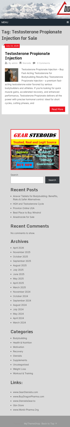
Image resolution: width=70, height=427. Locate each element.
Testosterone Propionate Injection (27, 55)
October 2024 (20, 296)
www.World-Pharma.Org (26, 409)
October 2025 (20, 256)
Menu (4, 22)
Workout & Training (23, 373)
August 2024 (20, 305)
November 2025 (21, 252)
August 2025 (20, 265)
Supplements (20, 360)
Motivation (18, 347)
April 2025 (18, 283)
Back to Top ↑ (49, 423)
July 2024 (18, 309)
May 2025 (18, 278)
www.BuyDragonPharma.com (28, 396)
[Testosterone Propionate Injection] (11, 74)
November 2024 (21, 291)
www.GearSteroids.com (25, 392)
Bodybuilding (20, 338)
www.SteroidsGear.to (24, 400)
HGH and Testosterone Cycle (28, 203)
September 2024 (22, 300)
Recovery (18, 351)
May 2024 (18, 313)
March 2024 (19, 322)
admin (15, 63)
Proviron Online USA (23, 208)
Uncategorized (21, 364)
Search (14, 174)
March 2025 (19, 287)
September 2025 (22, 261)
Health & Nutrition (22, 342)
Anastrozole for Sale (23, 217)
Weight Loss (19, 369)
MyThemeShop (32, 423)
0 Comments (43, 63)
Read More (57, 109)
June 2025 (18, 274)
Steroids (26, 63)
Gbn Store (18, 405)
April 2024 (18, 318)
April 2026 (18, 247)
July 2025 (18, 269)
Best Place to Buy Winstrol (27, 212)
